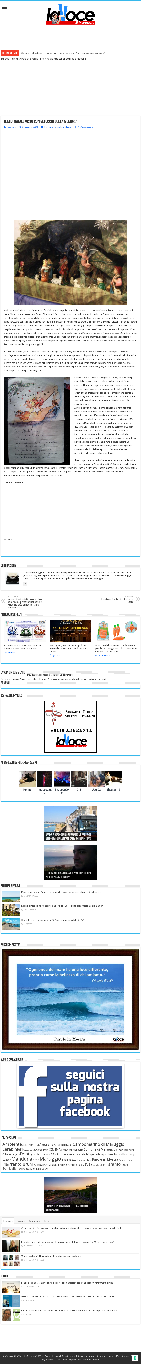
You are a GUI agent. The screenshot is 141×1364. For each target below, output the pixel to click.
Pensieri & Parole (29, 58)
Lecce (110, 1154)
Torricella (9, 1169)
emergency (15, 1154)
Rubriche (15, 58)
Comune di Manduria (72, 1149)
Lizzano (6, 1159)
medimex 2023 (69, 1159)
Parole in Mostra (105, 1159)
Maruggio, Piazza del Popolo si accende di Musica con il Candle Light (68, 648)
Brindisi (62, 1144)
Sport (102, 1164)
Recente (21, 1221)
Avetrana (46, 1145)
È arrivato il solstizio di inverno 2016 (117, 599)
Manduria (21, 1159)
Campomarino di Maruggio (98, 1144)
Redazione (11, 127)
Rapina (54, 1165)
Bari (55, 1145)
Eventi (25, 1154)
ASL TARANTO (30, 1144)
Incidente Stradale (67, 1154)
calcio (69, 1145)
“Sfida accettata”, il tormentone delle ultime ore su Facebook (51, 1256)
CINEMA (55, 1149)
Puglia (47, 1164)
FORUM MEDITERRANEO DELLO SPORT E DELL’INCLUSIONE (23, 647)
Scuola (95, 1164)
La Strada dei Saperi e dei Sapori (91, 1154)
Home (6, 58)
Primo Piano (65, 127)
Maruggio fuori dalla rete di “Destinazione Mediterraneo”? (47, 53)
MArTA (36, 1160)
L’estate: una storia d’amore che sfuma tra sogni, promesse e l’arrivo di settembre (61, 892)
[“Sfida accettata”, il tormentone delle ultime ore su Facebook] (11, 1260)
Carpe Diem (42, 1149)
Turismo (21, 1169)
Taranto (113, 1164)
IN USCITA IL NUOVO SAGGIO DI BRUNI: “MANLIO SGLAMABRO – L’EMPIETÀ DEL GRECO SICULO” (69, 1296)
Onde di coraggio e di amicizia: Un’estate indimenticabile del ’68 (52, 920)
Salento (78, 1165)
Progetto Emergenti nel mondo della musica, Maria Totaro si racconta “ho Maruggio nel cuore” (67, 1242)
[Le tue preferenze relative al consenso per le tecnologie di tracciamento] (135, 1358)
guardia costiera (40, 1154)
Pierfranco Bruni (17, 1164)
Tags (46, 1221)
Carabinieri (12, 1149)
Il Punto (55, 1154)
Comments (34, 1221)
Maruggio (50, 1159)
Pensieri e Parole (126, 1160)
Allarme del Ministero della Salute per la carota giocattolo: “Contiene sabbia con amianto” (116, 648)
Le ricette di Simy (124, 1154)
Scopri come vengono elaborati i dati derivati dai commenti (77, 679)
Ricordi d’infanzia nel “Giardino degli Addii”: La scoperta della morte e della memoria (63, 906)
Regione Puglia (66, 1164)
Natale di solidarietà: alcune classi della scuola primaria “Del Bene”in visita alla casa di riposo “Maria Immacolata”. (25, 602)
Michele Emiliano (84, 1160)
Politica (38, 1164)
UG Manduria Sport (37, 1168)
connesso (43, 675)
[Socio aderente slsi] (70, 727)
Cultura (6, 1154)
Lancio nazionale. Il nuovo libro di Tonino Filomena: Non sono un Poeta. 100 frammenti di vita (67, 1282)
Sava (86, 1164)
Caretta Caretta (29, 1150)
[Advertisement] (70, 35)
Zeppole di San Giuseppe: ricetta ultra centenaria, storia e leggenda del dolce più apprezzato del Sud (71, 1228)
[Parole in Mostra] (70, 999)
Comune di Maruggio (99, 1149)
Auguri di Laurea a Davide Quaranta (63, 877)
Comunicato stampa (126, 1150)
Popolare (8, 1221)
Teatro (124, 1164)
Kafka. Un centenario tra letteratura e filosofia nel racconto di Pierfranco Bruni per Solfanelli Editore (70, 1310)
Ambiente (12, 1144)
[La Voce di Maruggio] (70, 13)
